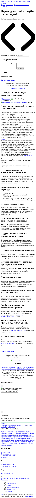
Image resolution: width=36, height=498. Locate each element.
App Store (14, 330)
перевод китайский (7, 438)
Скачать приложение (12, 487)
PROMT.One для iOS (7, 464)
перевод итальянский (7, 435)
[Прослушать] (5, 99)
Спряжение (21, 5)
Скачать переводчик (7, 80)
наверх (3, 423)
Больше (3, 139)
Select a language (6, 428)
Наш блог (4, 457)
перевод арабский (6, 436)
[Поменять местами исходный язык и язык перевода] (18, 54)
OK (2, 495)
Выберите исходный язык (9, 19)
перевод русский (20, 432)
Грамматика (4, 6)
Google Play (22, 330)
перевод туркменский (7, 441)
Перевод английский (7, 432)
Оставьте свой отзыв (7, 343)
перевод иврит (17, 436)
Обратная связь (11, 483)
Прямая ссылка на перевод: (9, 389)
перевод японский (6, 445)
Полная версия (21, 425)
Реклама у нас (10, 489)
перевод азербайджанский (23, 435)
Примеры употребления (8, 454)
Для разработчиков (7, 473)
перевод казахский (28, 436)
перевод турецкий (29, 440)
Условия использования (8, 425)
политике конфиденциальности (12, 315)
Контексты (9, 5)
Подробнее (29, 496)
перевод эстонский (27, 443)
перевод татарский (17, 440)
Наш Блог (9, 491)
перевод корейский (20, 438)
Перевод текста (5, 452)
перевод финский (14, 443)
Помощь (8, 485)
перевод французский (15, 433)
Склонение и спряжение (8, 455)
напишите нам (28, 155)
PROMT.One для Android (8, 466)
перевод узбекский (21, 441)
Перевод (3, 5)
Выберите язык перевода (9, 55)
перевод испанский (28, 433)
